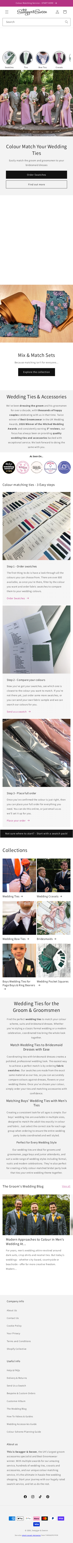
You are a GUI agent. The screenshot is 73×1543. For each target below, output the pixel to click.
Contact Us (13, 1318)
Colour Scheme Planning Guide (24, 1431)
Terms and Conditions (19, 1341)
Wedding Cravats (48, 896)
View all (66, 1186)
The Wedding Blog (17, 1408)
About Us (12, 1310)
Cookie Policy (14, 1325)
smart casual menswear (31, 1535)
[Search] (66, 22)
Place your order (16, 820)
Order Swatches (36, 174)
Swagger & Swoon (40, 1530)
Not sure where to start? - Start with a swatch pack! (36, 833)
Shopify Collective (16, 1348)
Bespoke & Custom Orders (21, 1393)
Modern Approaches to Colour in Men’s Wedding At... (35, 1241)
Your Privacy (13, 1333)
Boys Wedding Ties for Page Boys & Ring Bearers (19, 983)
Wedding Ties (11, 896)
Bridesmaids (45, 939)
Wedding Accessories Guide (22, 1424)
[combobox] (36, 22)
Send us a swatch (17, 711)
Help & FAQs (13, 1370)
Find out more (36, 184)
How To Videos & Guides (20, 1416)
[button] (7, 12)
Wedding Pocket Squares (52, 981)
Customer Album (16, 1401)
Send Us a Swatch (16, 1385)
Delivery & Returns (17, 1377)
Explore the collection (36, 372)
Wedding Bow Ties (14, 939)
